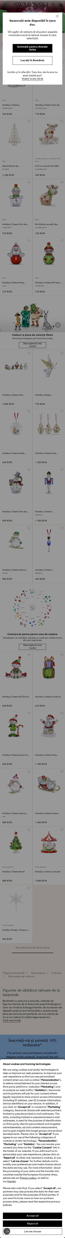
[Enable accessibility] (7, 1231)
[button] (57, 16)
